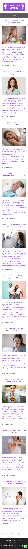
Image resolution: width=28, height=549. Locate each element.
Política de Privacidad (14, 542)
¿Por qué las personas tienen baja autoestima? (14, 226)
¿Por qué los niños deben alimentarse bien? (14, 22)
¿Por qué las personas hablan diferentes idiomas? (14, 482)
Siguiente (21, 534)
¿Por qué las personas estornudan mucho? (14, 329)
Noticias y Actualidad (9, 116)
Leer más (13, 61)
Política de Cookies (17, 540)
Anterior (5, 534)
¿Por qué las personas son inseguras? (14, 73)
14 (17, 534)
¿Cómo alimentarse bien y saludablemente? (14, 380)
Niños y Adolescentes (10, 65)
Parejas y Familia (8, 167)
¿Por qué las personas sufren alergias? (14, 431)
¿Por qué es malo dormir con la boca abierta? (14, 124)
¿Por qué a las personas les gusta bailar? (14, 277)
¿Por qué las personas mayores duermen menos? (14, 175)
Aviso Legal (8, 540)
